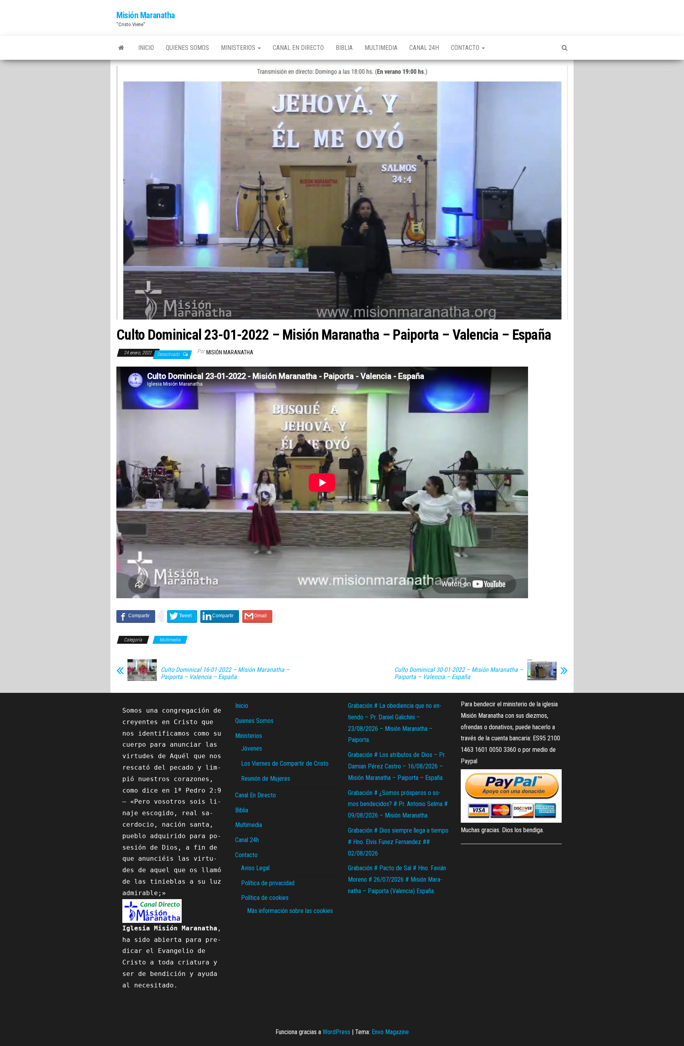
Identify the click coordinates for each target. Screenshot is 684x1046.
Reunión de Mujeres (265, 778)
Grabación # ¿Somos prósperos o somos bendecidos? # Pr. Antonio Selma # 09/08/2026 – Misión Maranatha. (398, 804)
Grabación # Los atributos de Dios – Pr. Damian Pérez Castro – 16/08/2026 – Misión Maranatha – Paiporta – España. (397, 766)
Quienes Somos (187, 47)
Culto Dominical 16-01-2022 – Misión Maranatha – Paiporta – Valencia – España (225, 673)
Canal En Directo (298, 47)
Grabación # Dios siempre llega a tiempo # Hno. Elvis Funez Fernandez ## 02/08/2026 (398, 842)
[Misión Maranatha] (121, 48)
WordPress (336, 1032)
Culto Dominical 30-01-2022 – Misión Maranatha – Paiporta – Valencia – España (458, 673)
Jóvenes (251, 748)
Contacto (466, 47)
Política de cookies (265, 897)
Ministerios (239, 47)
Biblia (344, 47)
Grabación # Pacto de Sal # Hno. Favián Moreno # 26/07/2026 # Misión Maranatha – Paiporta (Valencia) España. (397, 879)
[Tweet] (182, 616)
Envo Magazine (390, 1032)
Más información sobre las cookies (290, 911)
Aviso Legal (255, 868)
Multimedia (381, 47)
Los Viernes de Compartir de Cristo (285, 763)
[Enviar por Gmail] (257, 616)
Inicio (146, 47)
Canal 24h (424, 47)
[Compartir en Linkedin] (219, 616)
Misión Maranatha (145, 15)
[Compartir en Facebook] (135, 616)
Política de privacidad (267, 883)
